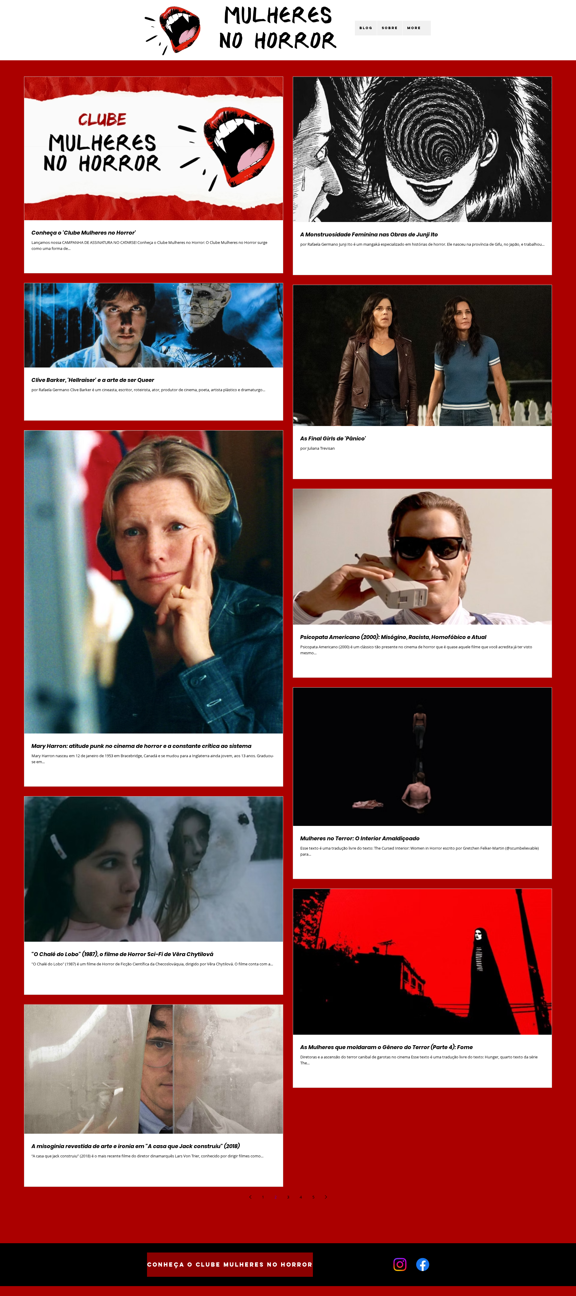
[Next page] (325, 1197)
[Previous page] (250, 1197)
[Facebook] (422, 1264)
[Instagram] (400, 1264)
